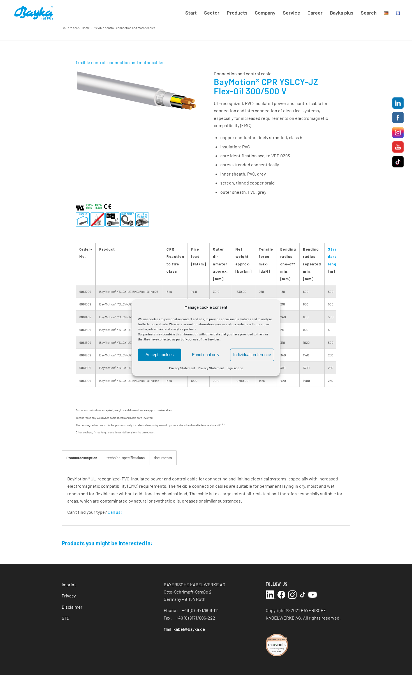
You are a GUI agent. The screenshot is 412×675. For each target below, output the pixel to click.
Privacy (69, 595)
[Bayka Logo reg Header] (33, 12)
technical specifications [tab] (126, 458)
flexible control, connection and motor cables (124, 28)
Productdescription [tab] (81, 458)
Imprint (69, 584)
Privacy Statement (182, 368)
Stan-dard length (334, 256)
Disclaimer (72, 606)
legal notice (235, 368)
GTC (66, 618)
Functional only (205, 354)
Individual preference (252, 354)
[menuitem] (191, 12)
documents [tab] (163, 458)
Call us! (115, 512)
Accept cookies (159, 354)
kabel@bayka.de (189, 629)
